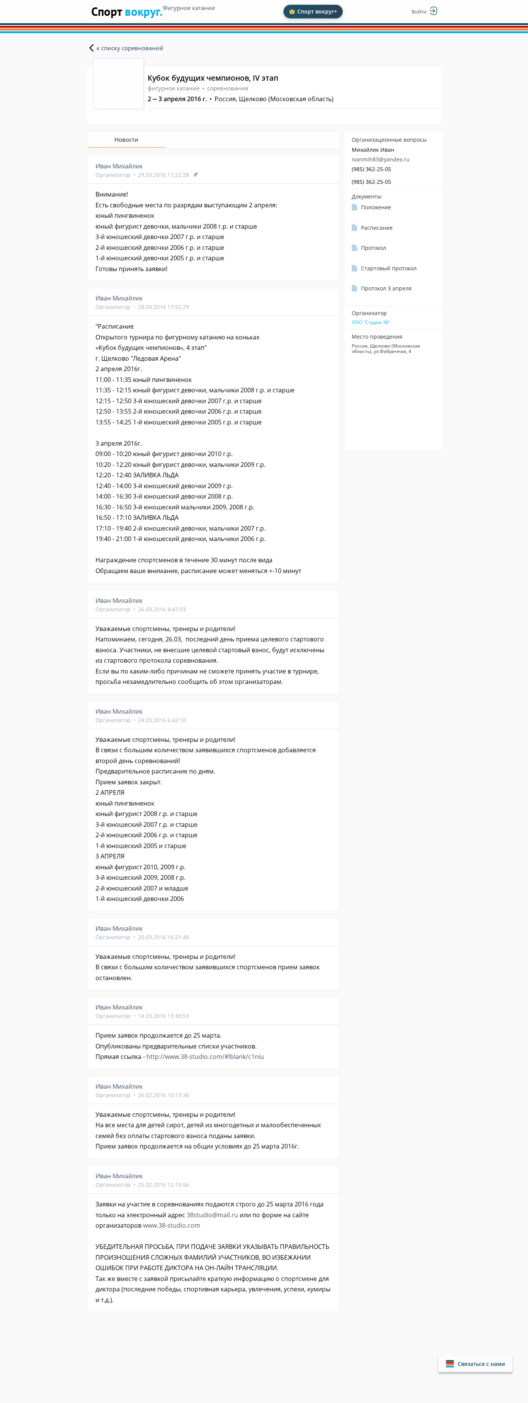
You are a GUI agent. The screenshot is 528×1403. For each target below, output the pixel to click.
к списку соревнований (130, 48)
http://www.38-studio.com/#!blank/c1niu (205, 1056)
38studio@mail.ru (212, 1215)
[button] (475, 1363)
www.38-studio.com (171, 1225)
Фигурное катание (189, 8)
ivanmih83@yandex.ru (381, 159)
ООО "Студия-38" (371, 322)
